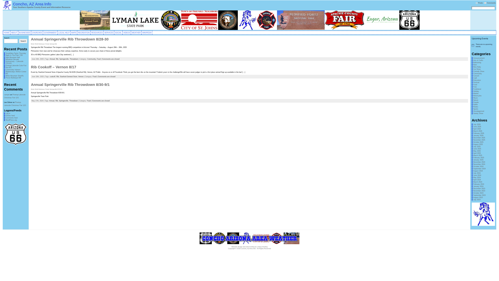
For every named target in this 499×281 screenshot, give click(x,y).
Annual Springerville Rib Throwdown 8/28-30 (70, 39)
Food (99, 59)
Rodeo (475, 107)
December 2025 (479, 138)
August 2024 (478, 171)
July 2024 (477, 173)
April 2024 (477, 180)
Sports (475, 109)
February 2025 (478, 158)
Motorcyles (477, 96)
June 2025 (477, 149)
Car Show (477, 69)
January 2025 (478, 160)
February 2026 (478, 133)
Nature (475, 100)
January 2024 (478, 186)
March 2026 (477, 131)
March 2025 (477, 155)
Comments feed (12, 118)
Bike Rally (477, 67)
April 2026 (477, 129)
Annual (52, 59)
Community (477, 74)
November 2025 (479, 140)
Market (475, 93)
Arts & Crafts (478, 60)
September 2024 (479, 169)
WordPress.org (11, 120)
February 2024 (478, 184)
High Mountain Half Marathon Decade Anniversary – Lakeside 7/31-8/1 (14, 60)
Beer (475, 65)
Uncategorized (478, 111)
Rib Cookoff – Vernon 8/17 (53, 67)
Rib (57, 59)
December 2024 (479, 162)
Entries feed (10, 116)
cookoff (52, 77)
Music (475, 98)
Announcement (479, 58)
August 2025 (478, 144)
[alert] (483, 45)
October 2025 (478, 142)
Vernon (80, 77)
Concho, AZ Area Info (32, 4)
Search (6, 38)
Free (475, 87)
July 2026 (477, 124)
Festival (476, 82)
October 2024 (478, 166)
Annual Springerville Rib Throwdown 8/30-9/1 (70, 85)
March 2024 (477, 182)
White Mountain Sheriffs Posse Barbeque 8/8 (15, 77)
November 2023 (479, 191)
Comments (491, 3)
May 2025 (477, 151)
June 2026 (477, 127)
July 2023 (477, 200)
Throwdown (74, 59)
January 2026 (478, 135)
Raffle (475, 105)
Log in (8, 113)
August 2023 (478, 197)
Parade (476, 102)
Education (477, 80)
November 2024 (479, 164)
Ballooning (477, 62)
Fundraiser (477, 89)
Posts (480, 3)
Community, (92, 59)
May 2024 (477, 177)
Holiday (476, 91)
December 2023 (479, 189)
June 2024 (477, 175)
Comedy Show (478, 71)
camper (7, 95)
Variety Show (478, 113)
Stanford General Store (68, 77)
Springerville (64, 59)
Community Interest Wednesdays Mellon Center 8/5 (16, 72)
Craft (475, 78)
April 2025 (477, 153)
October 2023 (478, 193)
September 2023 (479, 195)
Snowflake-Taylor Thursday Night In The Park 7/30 (16, 54)
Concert (476, 76)
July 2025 (477, 147)
